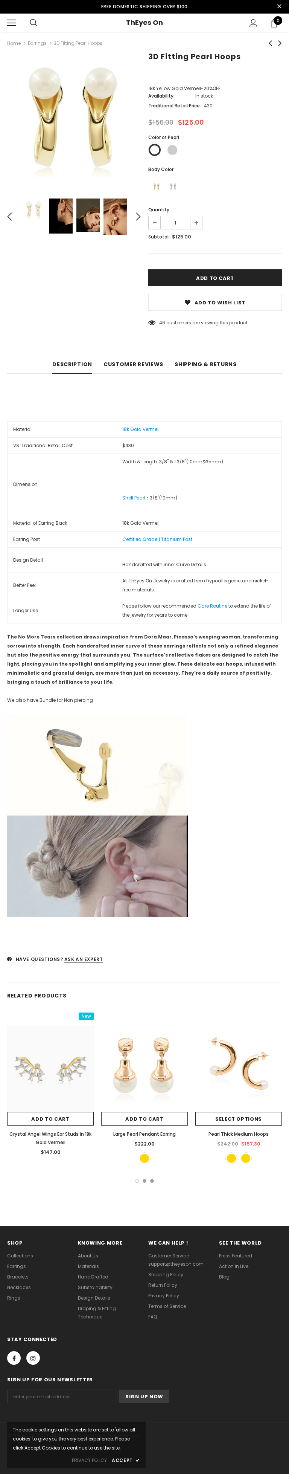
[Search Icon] (33, 23)
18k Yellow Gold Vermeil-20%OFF (184, 88)
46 (162, 322)
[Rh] (173, 186)
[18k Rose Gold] (144, 1158)
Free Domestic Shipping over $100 (144, 6)
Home (14, 43)
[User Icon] (253, 23)
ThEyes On (144, 22)
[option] (74, 120)
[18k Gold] (245, 1158)
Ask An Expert (83, 959)
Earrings (37, 43)
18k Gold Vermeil (141, 429)
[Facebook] (14, 1358)
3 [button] (152, 1181)
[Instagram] (33, 1358)
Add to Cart (50, 1119)
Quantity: (159, 209)
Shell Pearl (133, 498)
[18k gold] (157, 186)
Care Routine (212, 606)
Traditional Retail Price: (174, 105)
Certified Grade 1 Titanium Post (157, 539)
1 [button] (137, 1181)
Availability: (161, 96)
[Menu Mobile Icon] (11, 22)
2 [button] (144, 1181)
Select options (238, 1119)
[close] (279, 7)
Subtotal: (159, 237)
